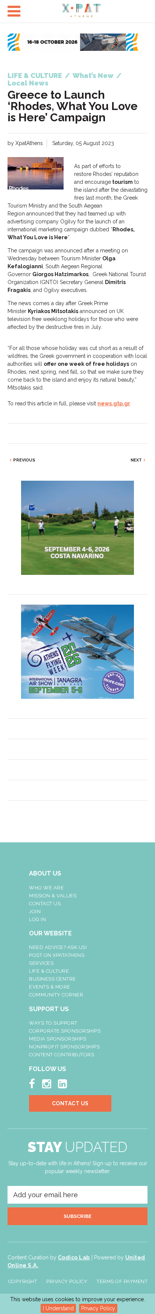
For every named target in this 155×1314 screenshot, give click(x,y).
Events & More (49, 987)
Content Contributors (61, 1054)
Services (41, 963)
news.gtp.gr (113, 403)
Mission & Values (52, 895)
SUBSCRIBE (77, 1216)
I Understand (58, 1308)
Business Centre (52, 979)
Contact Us (45, 903)
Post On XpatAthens (56, 955)
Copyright (22, 1281)
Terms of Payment (122, 1281)
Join (35, 911)
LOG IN (37, 919)
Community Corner (56, 995)
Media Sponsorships (57, 1039)
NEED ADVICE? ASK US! (58, 947)
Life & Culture (49, 971)
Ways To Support (53, 1023)
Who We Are (46, 888)
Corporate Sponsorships (64, 1031)
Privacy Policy (98, 1308)
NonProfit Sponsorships (64, 1047)
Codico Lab (74, 1257)
